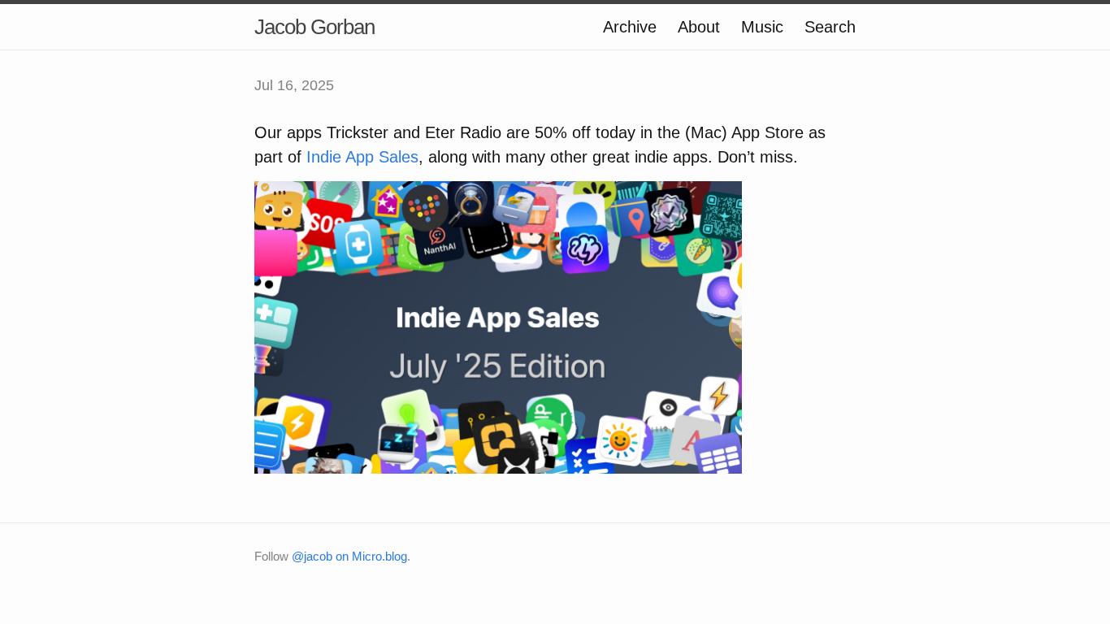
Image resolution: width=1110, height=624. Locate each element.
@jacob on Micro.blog (349, 556)
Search (830, 27)
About (699, 27)
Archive (630, 27)
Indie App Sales (362, 157)
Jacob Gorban (314, 27)
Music (762, 27)
